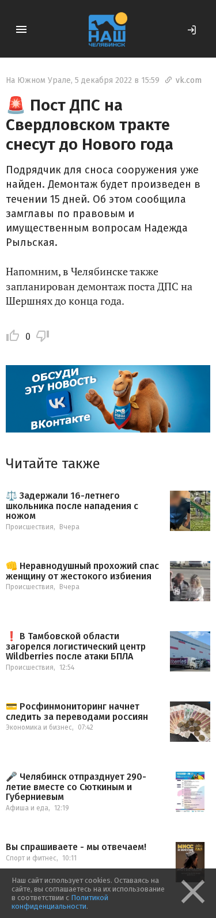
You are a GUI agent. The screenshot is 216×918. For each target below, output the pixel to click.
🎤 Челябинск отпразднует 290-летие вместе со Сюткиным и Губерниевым (76, 787)
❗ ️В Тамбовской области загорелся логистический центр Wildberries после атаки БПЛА (76, 646)
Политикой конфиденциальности (60, 902)
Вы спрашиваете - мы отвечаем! (76, 847)
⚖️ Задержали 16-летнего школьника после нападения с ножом (72, 506)
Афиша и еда (27, 808)
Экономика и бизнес (39, 727)
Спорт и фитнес (31, 858)
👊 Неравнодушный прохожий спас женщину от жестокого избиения (82, 571)
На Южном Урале (38, 80)
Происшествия (30, 527)
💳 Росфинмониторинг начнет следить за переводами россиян (77, 711)
